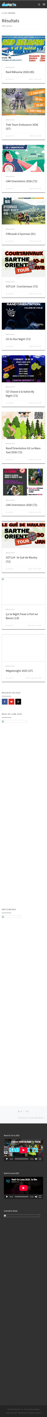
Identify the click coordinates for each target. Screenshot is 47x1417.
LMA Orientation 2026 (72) (21, 181)
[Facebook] (5, 702)
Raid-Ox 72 (18, 1409)
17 (27, 1111)
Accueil (4, 13)
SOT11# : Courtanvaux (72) (22, 286)
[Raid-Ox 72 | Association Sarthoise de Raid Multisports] (9, 4)
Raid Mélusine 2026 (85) (20, 72)
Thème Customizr (35, 1413)
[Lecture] (7, 1159)
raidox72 (10, 79)
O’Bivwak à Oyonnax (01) (21, 234)
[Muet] (36, 1159)
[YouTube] (11, 702)
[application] (23, 1150)
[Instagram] (18, 702)
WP (16, 1413)
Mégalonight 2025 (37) (19, 670)
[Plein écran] (40, 1159)
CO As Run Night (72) (18, 339)
